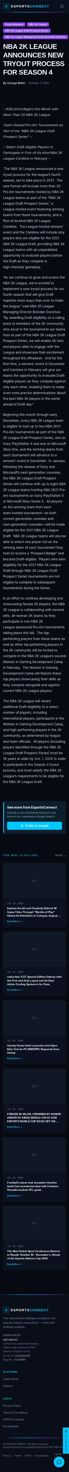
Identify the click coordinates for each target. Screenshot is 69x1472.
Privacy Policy (12, 1405)
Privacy (7, 1455)
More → (60, 855)
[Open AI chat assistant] (59, 1462)
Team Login (58, 1456)
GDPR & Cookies (13, 1419)
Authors (8, 1385)
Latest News (10, 1379)
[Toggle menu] (62, 6)
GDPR (28, 1455)
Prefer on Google (36, 825)
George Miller (16, 83)
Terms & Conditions (15, 1412)
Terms (18, 1455)
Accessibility (11, 1426)
